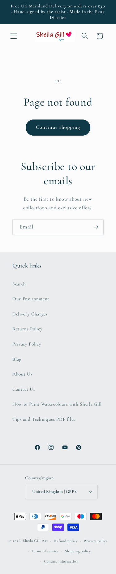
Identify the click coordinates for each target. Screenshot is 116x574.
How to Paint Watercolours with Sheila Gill (57, 404)
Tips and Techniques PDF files (43, 419)
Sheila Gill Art (35, 541)
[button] (13, 35)
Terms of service (45, 551)
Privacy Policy (26, 344)
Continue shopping (58, 127)
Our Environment (30, 299)
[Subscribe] (95, 227)
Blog (17, 359)
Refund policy (66, 541)
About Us (22, 374)
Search (19, 284)
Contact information (61, 561)
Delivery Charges (30, 314)
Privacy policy (95, 541)
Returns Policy (27, 329)
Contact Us (23, 389)
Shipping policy (78, 551)
